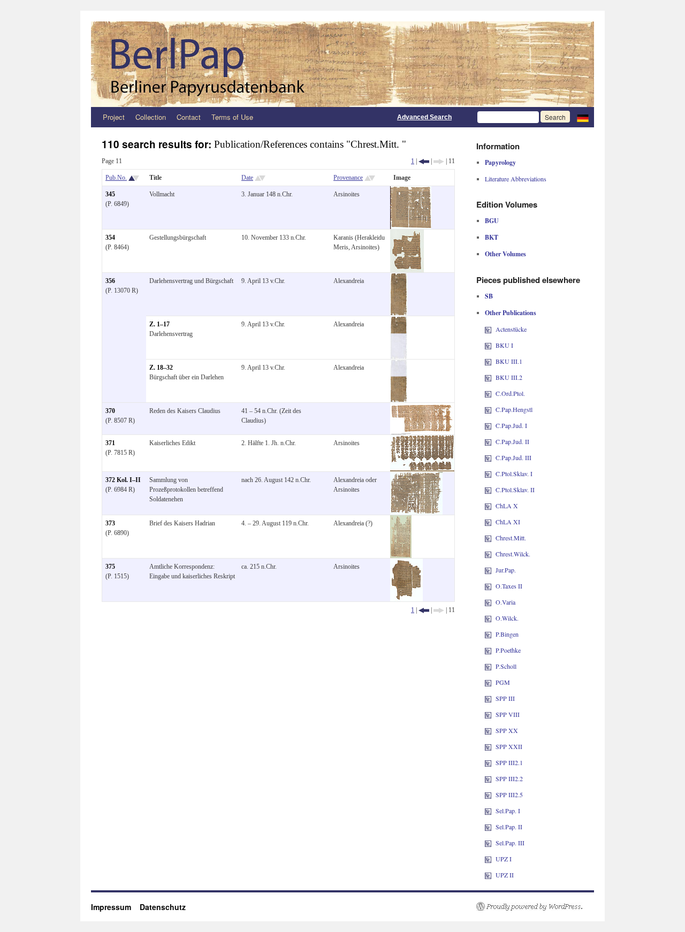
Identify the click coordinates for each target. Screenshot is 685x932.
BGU (492, 220)
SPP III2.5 (509, 794)
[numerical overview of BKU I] (488, 345)
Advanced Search (424, 117)
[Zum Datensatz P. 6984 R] (416, 476)
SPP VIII (508, 714)
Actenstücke (511, 329)
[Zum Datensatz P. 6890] (401, 520)
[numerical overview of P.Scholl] (488, 666)
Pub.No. (116, 177)
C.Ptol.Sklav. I (514, 473)
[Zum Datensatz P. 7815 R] (422, 440)
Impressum (115, 907)
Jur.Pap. (506, 570)
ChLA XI (508, 521)
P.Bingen (507, 634)
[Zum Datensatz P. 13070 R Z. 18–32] (398, 364)
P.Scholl (506, 666)
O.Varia (505, 602)
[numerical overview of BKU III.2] (488, 377)
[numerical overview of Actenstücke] (488, 329)
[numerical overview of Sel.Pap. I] (488, 810)
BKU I (504, 345)
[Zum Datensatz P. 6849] (410, 191)
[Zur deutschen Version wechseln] (583, 117)
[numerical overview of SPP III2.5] (488, 794)
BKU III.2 (509, 377)
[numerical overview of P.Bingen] (488, 634)
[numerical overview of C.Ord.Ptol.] (488, 393)
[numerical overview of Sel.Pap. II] (488, 826)
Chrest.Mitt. (511, 537)
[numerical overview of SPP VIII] (488, 714)
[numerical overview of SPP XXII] (488, 746)
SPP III (505, 698)
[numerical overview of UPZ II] (488, 874)
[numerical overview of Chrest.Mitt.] (488, 537)
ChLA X (507, 505)
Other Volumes (505, 253)
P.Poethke (508, 650)
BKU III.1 (509, 361)
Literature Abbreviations (515, 178)
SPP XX (507, 730)
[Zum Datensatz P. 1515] (406, 563)
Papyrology (500, 162)
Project (114, 117)
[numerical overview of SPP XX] (488, 730)
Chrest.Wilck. (513, 553)
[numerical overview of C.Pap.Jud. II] (488, 441)
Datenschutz (163, 907)
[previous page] (423, 161)
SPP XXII (509, 746)
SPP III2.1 (509, 762)
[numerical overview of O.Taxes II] (488, 586)
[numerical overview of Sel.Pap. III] (488, 842)
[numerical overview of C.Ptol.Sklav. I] (488, 473)
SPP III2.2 (509, 778)
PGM (503, 682)
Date (247, 177)
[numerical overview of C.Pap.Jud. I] (488, 425)
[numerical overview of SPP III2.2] (488, 778)
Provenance (348, 177)
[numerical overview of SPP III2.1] (488, 762)
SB (489, 296)
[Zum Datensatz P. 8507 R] (422, 407)
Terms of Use (232, 117)
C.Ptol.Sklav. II (515, 489)
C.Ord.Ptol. (510, 393)
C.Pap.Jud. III (513, 457)
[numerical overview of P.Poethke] (488, 650)
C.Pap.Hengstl (514, 409)
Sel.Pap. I (508, 810)
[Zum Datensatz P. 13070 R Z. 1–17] (398, 321)
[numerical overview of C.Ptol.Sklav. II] (488, 489)
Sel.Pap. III (510, 842)
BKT (491, 237)
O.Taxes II (509, 586)
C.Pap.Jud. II (512, 441)
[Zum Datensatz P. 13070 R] (398, 277)
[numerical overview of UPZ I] (488, 858)
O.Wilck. (507, 618)
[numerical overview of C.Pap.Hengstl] (488, 409)
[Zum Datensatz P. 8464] (407, 234)
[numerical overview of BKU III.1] (488, 361)
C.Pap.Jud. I (511, 425)
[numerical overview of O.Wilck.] (488, 618)
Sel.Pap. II (509, 826)
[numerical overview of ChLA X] (488, 505)
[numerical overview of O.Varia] (488, 602)
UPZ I (504, 858)
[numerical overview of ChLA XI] (488, 521)
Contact (189, 117)
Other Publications (510, 312)
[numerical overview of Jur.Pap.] (488, 570)
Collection (150, 117)
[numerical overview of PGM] (488, 682)
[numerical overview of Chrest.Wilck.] (488, 553)
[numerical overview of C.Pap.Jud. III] (488, 457)
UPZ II (505, 874)
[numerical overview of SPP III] (488, 698)
